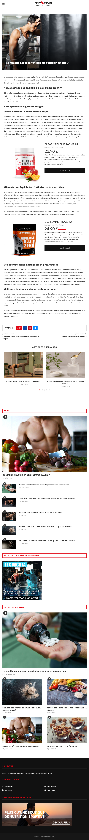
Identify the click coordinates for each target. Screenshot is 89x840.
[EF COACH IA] (22, 563)
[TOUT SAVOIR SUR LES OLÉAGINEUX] (67, 730)
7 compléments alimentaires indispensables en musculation (44, 485)
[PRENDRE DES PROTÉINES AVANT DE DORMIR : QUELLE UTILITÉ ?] (9, 530)
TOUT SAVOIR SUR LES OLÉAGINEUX (62, 746)
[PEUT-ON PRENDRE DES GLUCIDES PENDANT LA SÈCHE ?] (67, 692)
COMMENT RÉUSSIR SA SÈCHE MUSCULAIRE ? (26, 475)
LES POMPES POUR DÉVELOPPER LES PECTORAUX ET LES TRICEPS (47, 499)
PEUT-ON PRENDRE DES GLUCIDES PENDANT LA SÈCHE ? (67, 709)
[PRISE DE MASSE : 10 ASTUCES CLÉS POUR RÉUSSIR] (9, 516)
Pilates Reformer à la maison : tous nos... (23, 381)
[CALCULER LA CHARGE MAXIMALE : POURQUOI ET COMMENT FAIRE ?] (9, 544)
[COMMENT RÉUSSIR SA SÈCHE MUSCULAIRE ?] (44, 444)
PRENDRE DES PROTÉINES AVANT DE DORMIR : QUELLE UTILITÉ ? (46, 527)
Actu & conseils (11, 59)
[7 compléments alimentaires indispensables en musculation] (9, 488)
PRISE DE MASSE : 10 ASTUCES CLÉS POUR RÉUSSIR (40, 513)
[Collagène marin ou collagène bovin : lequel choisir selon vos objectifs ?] (65, 365)
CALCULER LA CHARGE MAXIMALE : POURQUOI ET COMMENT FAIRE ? (47, 541)
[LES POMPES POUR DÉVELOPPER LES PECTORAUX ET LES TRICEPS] (9, 502)
